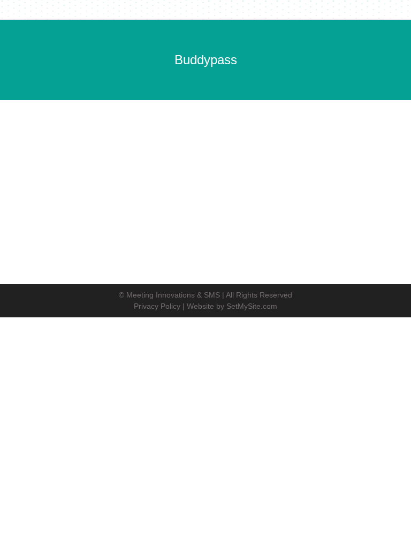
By (108, 173)
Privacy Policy (157, 306)
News (33, 173)
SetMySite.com (251, 306)
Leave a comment (258, 173)
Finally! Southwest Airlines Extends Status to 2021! (177, 155)
